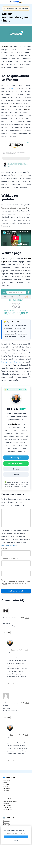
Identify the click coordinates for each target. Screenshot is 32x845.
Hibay (12, 650)
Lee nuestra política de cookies (16, 833)
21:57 (27, 703)
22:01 (26, 735)
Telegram (6, 782)
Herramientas (7, 809)
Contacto (16, 474)
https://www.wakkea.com (11, 362)
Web (2, 569)
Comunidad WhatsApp (16, 463)
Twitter (5, 786)
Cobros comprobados (10, 801)
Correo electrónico (9, 559)
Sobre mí (16, 469)
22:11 (26, 650)
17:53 (27, 618)
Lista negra (7, 805)
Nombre (4, 549)
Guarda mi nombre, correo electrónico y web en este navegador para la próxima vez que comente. (16, 583)
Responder (7, 632)
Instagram (6, 784)
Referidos (6, 803)
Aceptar (16, 837)
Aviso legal (6, 824)
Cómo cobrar (7, 807)
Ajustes (16, 840)
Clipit (13, 88)
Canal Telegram (16, 458)
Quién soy (6, 821)
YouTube (6, 790)
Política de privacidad (9, 545)
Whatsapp (6, 780)
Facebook (6, 788)
